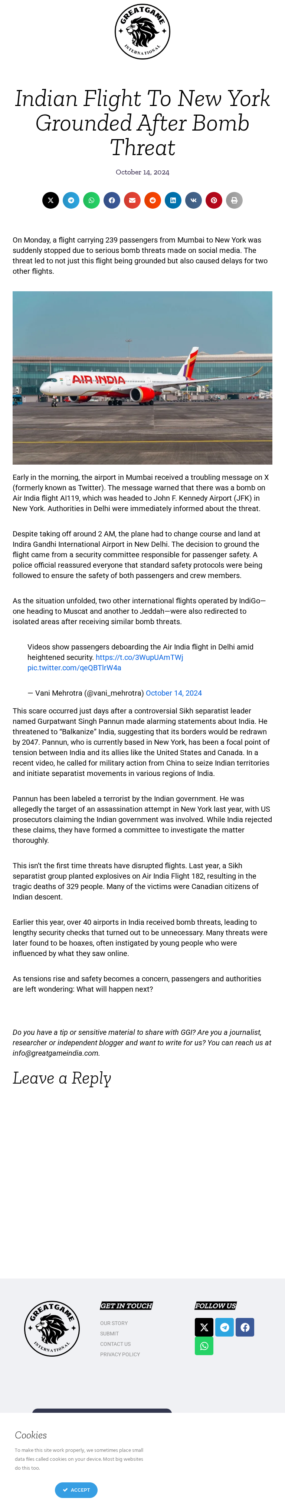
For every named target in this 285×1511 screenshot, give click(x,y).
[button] (50, 200)
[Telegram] (224, 1327)
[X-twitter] (204, 1327)
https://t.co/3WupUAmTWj (139, 657)
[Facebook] (245, 1327)
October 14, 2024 (174, 693)
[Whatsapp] (204, 1346)
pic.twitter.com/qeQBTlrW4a (74, 667)
